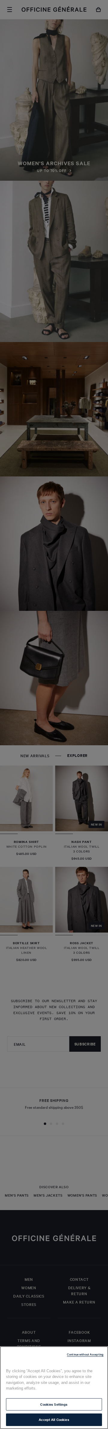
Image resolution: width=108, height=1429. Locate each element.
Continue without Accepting (85, 1354)
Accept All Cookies (54, 1419)
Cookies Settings (54, 1404)
